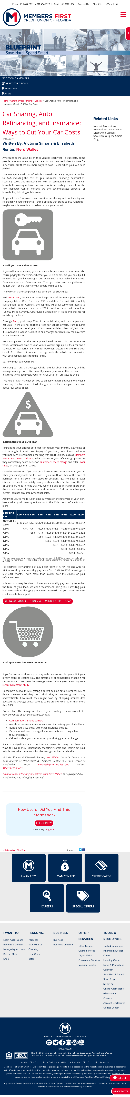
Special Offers (83, 906)
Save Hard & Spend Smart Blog (113, 977)
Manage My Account (14, 949)
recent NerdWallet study (16, 685)
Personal (33, 939)
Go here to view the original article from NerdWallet (32, 774)
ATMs (109, 4)
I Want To (28, 876)
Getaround (14, 297)
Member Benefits (34, 101)
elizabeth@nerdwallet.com (53, 764)
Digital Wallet (85, 955)
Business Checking (63, 944)
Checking (33, 949)
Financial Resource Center (107, 129)
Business (58, 939)
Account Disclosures (114, 1003)
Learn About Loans (13, 939)
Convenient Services (89, 960)
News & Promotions (104, 126)
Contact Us (83, 4)
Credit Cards (101, 876)
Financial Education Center (113, 953)
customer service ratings (53, 462)
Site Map (81, 1036)
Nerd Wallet (27, 149)
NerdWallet (52, 757)
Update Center (111, 1007)
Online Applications (113, 988)
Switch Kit (108, 984)
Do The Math (10, 954)
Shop (6, 958)
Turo (15, 321)
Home (5, 101)
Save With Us (35, 944)
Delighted (49, 829)
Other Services (17, 101)
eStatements (109, 993)
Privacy (48, 1036)
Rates (31, 958)
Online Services (86, 950)
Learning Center (111, 960)
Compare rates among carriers (26, 720)
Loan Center (65, 876)
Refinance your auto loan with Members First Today (38, 601)
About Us (97, 4)
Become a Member (13, 944)
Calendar (108, 969)
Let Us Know (44, 823)
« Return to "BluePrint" (15, 850)
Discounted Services (104, 132)
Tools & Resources (113, 946)
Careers (47, 906)
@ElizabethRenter (13, 768)
